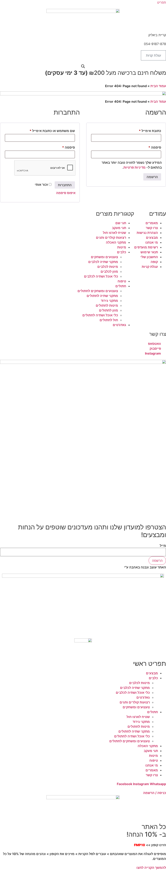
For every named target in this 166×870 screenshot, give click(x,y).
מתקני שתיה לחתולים (102, 296)
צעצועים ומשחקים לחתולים (98, 291)
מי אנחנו (151, 242)
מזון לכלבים (109, 271)
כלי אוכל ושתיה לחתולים (100, 315)
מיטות (121, 247)
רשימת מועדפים (146, 247)
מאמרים (152, 223)
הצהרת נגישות (147, 233)
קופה (154, 262)
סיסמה (65, 147)
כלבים (121, 252)
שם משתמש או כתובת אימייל (48, 131)
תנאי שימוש (149, 252)
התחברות (65, 185)
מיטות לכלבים (107, 267)
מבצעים (152, 237)
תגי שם (120, 223)
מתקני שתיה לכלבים (103, 262)
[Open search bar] (83, 66)
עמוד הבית (158, 86)
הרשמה (152, 177)
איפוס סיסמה (66, 193)
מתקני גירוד (109, 301)
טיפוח (122, 281)
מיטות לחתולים (107, 305)
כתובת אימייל (146, 131)
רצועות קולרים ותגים (111, 237)
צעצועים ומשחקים (104, 257)
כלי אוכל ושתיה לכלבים (101, 276)
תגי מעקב (119, 228)
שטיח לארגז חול (114, 233)
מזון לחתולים (108, 310)
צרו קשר (152, 228)
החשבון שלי (149, 257)
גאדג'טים (119, 325)
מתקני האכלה (116, 242)
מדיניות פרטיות (134, 167)
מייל (163, 545)
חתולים (120, 286)
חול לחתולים (109, 320)
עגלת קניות (150, 267)
